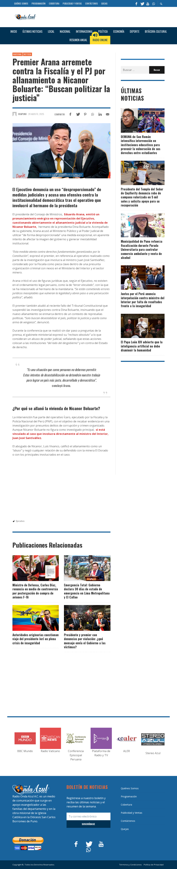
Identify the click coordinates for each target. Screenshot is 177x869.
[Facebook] (136, 3)
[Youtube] (147, 3)
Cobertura (126, 804)
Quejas (125, 829)
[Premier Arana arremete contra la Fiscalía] (61, 150)
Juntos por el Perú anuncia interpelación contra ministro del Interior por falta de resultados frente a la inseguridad (142, 299)
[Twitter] (142, 3)
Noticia (27, 54)
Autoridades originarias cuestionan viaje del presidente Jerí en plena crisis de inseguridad (35, 639)
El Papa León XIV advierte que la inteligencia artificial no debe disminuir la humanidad (141, 346)
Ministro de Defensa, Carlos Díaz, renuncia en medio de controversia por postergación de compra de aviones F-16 (35, 591)
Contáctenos (128, 820)
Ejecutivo (20, 521)
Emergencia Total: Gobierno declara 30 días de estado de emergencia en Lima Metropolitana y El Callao (87, 591)
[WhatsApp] (153, 3)
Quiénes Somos (130, 788)
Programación (129, 796)
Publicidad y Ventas (131, 812)
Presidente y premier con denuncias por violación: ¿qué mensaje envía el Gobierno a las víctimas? (84, 641)
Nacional (17, 54)
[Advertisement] (102, 16)
